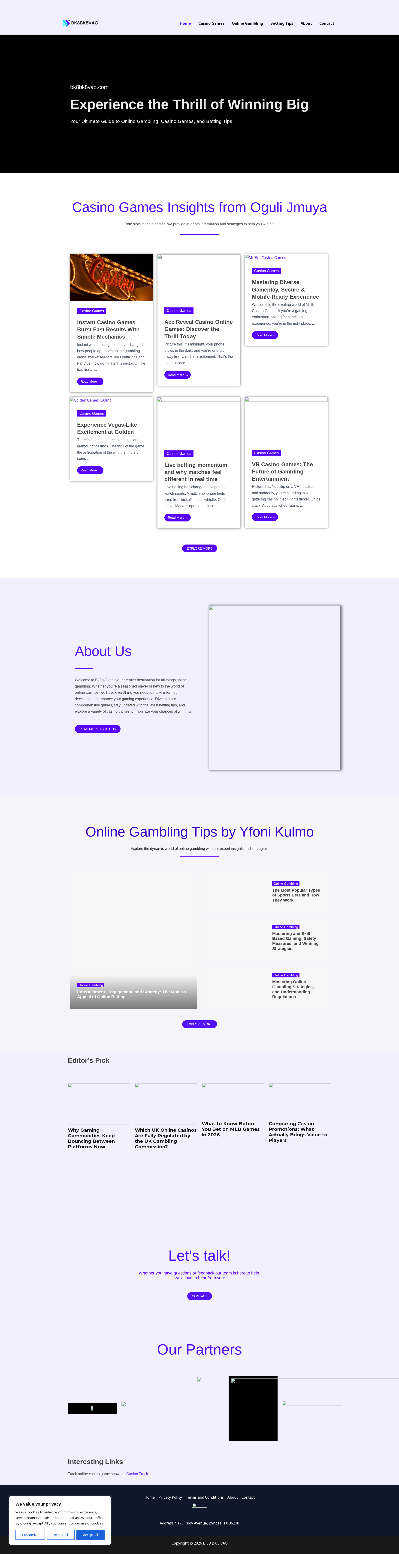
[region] (60, 1520)
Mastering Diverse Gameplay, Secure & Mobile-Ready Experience (285, 289)
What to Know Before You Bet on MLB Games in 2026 (179, 1129)
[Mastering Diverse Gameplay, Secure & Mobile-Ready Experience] (265, 257)
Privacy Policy (170, 1497)
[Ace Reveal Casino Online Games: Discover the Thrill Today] (198, 277)
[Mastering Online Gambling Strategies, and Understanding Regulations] (233, 987)
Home (150, 1497)
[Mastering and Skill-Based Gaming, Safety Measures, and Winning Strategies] (233, 939)
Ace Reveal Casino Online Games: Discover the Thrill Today (198, 329)
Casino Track (137, 1474)
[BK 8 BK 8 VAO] (80, 22)
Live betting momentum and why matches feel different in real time (195, 472)
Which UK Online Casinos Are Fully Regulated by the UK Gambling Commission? (114, 1138)
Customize (30, 1535)
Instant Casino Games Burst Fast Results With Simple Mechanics (108, 329)
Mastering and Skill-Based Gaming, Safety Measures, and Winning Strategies (295, 941)
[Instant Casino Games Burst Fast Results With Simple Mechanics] (111, 277)
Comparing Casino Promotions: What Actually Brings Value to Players (246, 1132)
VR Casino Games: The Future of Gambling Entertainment (282, 471)
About (232, 1497)
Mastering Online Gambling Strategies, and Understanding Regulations (293, 989)
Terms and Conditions (205, 1497)
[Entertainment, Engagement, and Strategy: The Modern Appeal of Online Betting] (133, 941)
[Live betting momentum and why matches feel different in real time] (198, 419)
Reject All (61, 1535)
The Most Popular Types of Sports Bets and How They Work (296, 895)
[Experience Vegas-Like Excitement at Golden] (91, 399)
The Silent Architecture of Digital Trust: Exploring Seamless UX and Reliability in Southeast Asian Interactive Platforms (312, 1185)
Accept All (90, 1535)
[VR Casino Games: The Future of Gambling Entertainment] (286, 419)
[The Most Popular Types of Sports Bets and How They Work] (233, 892)
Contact (248, 1497)
